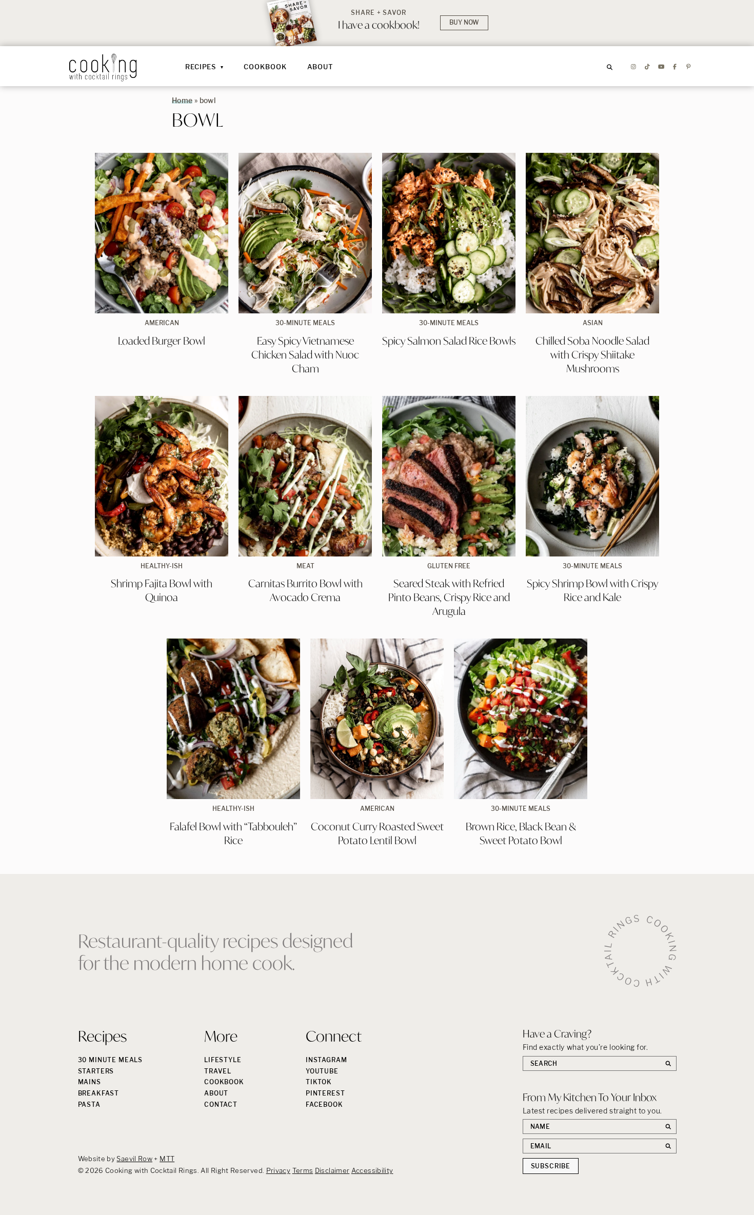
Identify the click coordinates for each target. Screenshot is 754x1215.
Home (182, 100)
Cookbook (265, 67)
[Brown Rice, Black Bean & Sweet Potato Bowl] (520, 719)
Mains (89, 1082)
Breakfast (99, 1093)
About (320, 67)
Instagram (326, 1060)
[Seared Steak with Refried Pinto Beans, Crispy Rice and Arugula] (448, 476)
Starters (96, 1071)
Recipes (200, 67)
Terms (302, 1170)
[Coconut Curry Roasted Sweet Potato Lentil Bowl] (377, 719)
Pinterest (325, 1093)
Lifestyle (223, 1060)
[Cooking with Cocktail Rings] (103, 67)
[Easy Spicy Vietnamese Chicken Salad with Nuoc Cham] (305, 233)
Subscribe (551, 1166)
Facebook (324, 1104)
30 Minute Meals (110, 1060)
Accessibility (372, 1170)
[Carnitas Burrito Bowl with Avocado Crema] (305, 476)
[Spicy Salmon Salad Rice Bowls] (448, 233)
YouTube (322, 1071)
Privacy (278, 1170)
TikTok (319, 1082)
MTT (167, 1158)
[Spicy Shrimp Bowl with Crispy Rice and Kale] (592, 476)
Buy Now (464, 22)
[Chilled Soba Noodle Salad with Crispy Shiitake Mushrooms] (592, 233)
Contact (220, 1104)
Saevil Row (134, 1158)
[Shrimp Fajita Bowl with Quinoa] (161, 476)
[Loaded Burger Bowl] (161, 233)
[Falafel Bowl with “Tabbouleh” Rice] (233, 719)
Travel (217, 1071)
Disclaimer (332, 1170)
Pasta (89, 1104)
